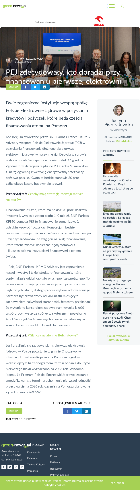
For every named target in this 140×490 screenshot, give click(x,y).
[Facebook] (3, 467)
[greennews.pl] (14, 6)
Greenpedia (33, 452)
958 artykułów (124, 141)
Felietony (32, 458)
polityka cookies (54, 485)
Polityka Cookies (59, 475)
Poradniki (32, 471)
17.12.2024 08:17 (23, 61)
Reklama (55, 462)
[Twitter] (9, 467)
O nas (53, 456)
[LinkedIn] (16, 467)
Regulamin (56, 468)
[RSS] (22, 467)
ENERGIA (13, 87)
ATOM (15, 419)
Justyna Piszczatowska (29, 58)
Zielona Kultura (35, 464)
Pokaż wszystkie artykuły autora (118, 338)
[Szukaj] (123, 6)
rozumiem (117, 483)
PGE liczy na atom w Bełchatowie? (53, 335)
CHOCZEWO (30, 419)
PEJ (20, 419)
